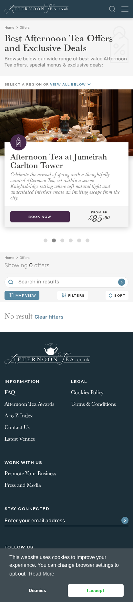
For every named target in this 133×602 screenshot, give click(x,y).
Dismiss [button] (37, 590)
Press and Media (23, 485)
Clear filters (49, 317)
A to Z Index (19, 415)
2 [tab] (54, 240)
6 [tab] (87, 240)
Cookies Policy (87, 392)
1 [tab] (45, 240)
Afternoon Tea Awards (29, 404)
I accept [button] (95, 590)
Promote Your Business (30, 473)
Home (9, 258)
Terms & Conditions (93, 404)
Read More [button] (41, 573)
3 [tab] (62, 240)
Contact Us (17, 427)
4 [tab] (71, 240)
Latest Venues (20, 438)
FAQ (10, 392)
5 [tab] (79, 240)
